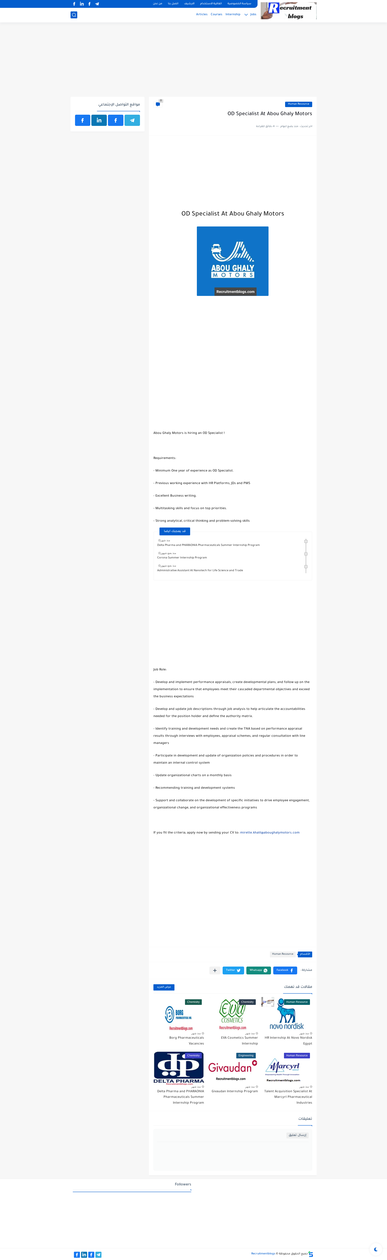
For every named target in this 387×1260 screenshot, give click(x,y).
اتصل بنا (173, 3)
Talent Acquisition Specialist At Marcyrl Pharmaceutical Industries (288, 1097)
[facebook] (89, 4)
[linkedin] (82, 4)
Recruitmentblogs (263, 1254)
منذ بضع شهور (168, 553)
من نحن (157, 3)
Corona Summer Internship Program (182, 558)
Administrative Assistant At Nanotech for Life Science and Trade (200, 570)
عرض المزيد (164, 987)
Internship (233, 14)
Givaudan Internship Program (235, 1092)
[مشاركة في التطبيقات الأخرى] (214, 970)
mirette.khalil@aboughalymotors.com (270, 833)
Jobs (253, 14)
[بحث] (74, 14)
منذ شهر (165, 540)
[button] (285, 970)
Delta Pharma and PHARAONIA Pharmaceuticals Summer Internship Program (208, 545)
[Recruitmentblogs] (289, 10)
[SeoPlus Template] (310, 1254)
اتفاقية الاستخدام (211, 3)
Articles (201, 14)
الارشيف (189, 3)
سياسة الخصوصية (239, 3)
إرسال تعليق (297, 1135)
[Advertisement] (194, 62)
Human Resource (298, 104)
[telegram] (97, 4)
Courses (216, 14)
